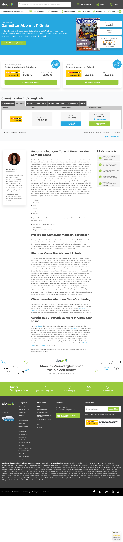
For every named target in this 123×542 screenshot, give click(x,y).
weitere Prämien (100, 119)
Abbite (51, 478)
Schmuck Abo (22, 437)
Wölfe (47, 478)
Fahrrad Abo (22, 429)
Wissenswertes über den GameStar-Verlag (110, 177)
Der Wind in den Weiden (102, 469)
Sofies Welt (11, 469)
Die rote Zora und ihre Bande (37, 469)
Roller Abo (21, 445)
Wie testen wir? (113, 136)
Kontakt (39, 427)
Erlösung (114, 471)
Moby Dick (14, 467)
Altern (23, 480)
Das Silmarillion (72, 478)
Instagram (42, 345)
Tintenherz (25, 476)
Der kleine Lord (75, 463)
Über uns (40, 425)
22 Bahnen (17, 480)
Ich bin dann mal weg (77, 465)
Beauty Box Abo (23, 420)
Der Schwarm (72, 473)
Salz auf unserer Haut (55, 469)
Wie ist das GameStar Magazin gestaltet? (110, 165)
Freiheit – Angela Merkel (89, 463)
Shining (64, 478)
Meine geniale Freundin (36, 478)
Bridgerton (52, 473)
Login (116, 4)
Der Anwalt (33, 471)
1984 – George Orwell (92, 465)
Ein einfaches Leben (113, 476)
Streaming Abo (69, 11)
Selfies (81, 471)
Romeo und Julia (21, 469)
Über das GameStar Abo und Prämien (111, 171)
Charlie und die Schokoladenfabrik (29, 467)
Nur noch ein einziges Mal (66, 476)
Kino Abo (21, 453)
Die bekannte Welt (105, 478)
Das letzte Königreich (102, 471)
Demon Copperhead (21, 478)
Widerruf (45, 492)
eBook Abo (21, 415)
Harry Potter (65, 463)
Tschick (90, 473)
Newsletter (73, 328)
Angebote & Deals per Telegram (69, 415)
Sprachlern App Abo (24, 442)
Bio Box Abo (22, 440)
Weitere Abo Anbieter (44, 419)
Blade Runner (66, 467)
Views (55, 476)
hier (113, 414)
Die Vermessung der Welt (31, 473)
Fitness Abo (22, 431)
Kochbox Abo (22, 434)
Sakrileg (9, 476)
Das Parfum (17, 476)
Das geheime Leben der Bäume (82, 467)
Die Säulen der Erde (36, 476)
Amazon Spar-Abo (24, 456)
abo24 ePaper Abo (43, 412)
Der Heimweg (64, 471)
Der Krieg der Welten (35, 465)
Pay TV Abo (85, 11)
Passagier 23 (48, 476)
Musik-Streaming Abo (25, 448)
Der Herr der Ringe (104, 463)
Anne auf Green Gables (10, 473)
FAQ (38, 407)
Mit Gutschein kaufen (30, 82)
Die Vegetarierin (7, 478)
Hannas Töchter (62, 473)
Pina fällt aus (43, 480)
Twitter (33, 345)
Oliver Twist (104, 465)
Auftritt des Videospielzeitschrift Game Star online (109, 183)
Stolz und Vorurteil (17, 465)
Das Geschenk (74, 471)
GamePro (34, 310)
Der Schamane (24, 471)
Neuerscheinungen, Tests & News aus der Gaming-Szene (109, 157)
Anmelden (113, 409)
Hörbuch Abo (100, 11)
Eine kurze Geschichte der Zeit (103, 467)
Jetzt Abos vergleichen (14, 43)
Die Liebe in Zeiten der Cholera (48, 471)
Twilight (66, 465)
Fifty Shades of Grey (70, 469)
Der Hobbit (45, 467)
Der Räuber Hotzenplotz (85, 469)
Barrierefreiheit (42, 409)
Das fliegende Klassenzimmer (89, 478)
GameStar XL (83, 308)
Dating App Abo (23, 459)
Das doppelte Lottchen (98, 476)
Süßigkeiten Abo (23, 450)
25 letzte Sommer (32, 480)
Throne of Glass (89, 471)
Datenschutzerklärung (21, 492)
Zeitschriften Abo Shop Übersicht (44, 415)
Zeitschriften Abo (39, 11)
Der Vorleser (98, 473)
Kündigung (36, 492)
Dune (26, 465)
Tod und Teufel (83, 473)
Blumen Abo (22, 407)
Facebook (86, 343)
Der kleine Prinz (55, 467)
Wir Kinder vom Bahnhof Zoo (53, 465)
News (102, 4)
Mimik (20, 473)
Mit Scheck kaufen (92, 82)
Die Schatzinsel (13, 471)
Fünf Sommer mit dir (82, 476)
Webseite (39, 326)
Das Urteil (44, 473)
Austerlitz (57, 478)
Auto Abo (54, 11)
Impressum (5, 492)
